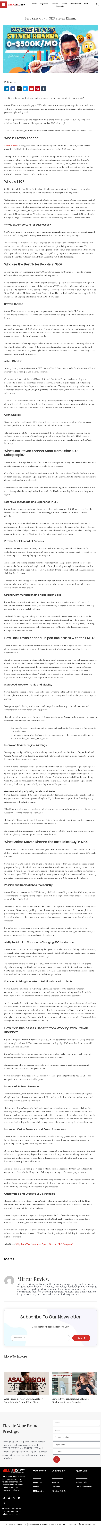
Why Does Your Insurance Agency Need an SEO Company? (44, 1244)
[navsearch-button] (97, 4)
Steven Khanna (11, 145)
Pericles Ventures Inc (12, 1509)
